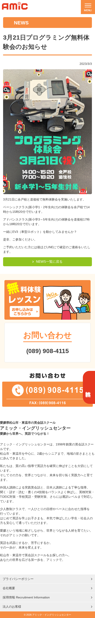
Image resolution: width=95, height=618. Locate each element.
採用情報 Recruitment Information (26, 597)
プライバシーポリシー (18, 579)
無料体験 (88, 387)
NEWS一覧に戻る (49, 261)
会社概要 (9, 588)
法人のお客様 (12, 606)
